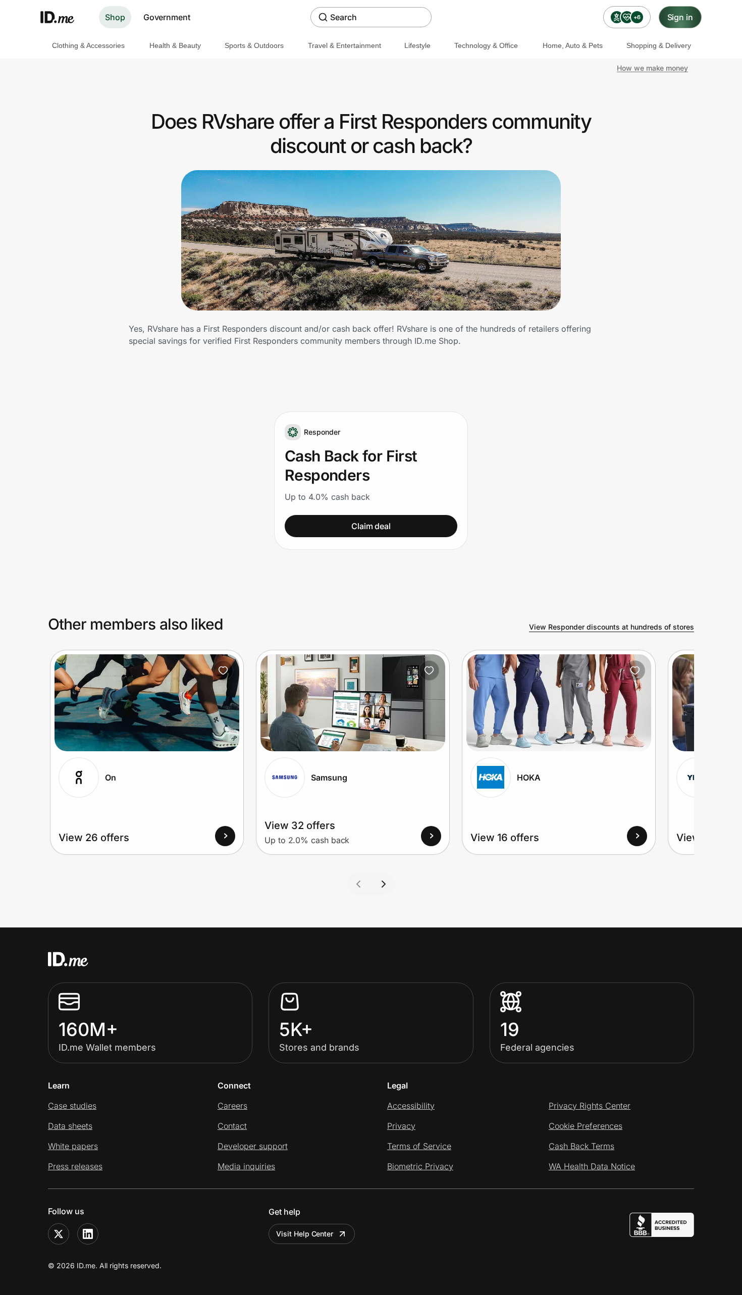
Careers (232, 1106)
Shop (115, 17)
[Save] (223, 670)
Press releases (75, 1166)
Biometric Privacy (420, 1166)
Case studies (72, 1106)
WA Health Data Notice (592, 1166)
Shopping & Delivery (658, 45)
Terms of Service (419, 1146)
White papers (73, 1146)
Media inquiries (246, 1166)
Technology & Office (486, 45)
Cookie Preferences (585, 1126)
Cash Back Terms (581, 1146)
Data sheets (70, 1126)
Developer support (253, 1146)
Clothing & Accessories (88, 45)
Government (166, 17)
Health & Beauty (175, 45)
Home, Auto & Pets (573, 45)
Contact (232, 1126)
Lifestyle (417, 45)
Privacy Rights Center (589, 1106)
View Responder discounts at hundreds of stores (611, 627)
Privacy (401, 1126)
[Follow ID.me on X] (58, 1234)
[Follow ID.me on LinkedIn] (87, 1234)
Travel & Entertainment (344, 45)
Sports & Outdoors (254, 45)
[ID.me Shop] (63, 17)
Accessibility (411, 1106)
